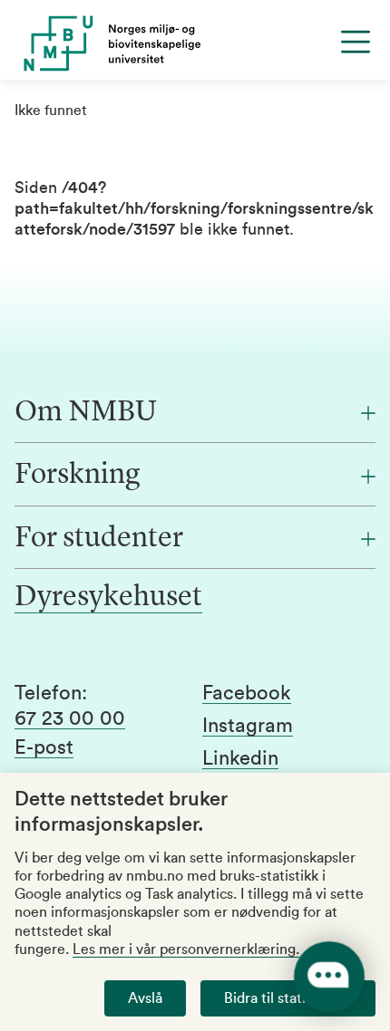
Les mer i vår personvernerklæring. (186, 949)
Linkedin (240, 758)
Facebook (246, 693)
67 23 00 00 (70, 718)
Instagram (247, 726)
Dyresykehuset (108, 597)
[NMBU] (195, 43)
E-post (44, 747)
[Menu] (355, 42)
